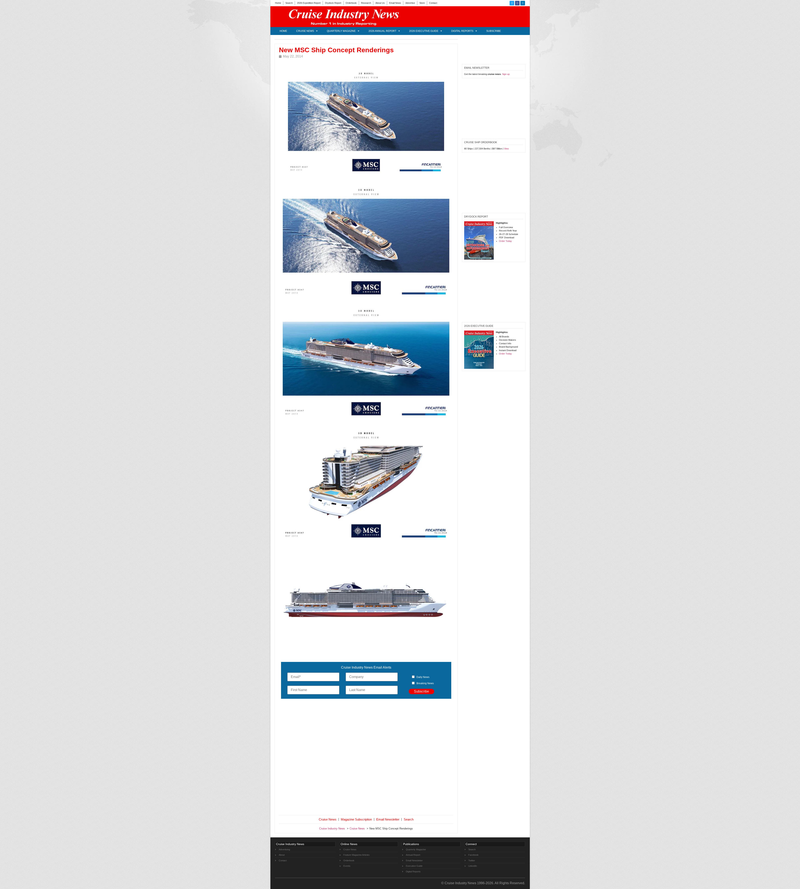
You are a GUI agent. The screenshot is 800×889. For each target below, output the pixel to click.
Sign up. (506, 74)
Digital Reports (462, 31)
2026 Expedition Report (309, 3)
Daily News (422, 677)
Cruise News (305, 31)
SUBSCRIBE (493, 31)
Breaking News (425, 683)
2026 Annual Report (382, 31)
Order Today (505, 241)
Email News (395, 3)
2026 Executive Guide (423, 31)
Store (422, 3)
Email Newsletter (387, 819)
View (506, 148)
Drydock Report (333, 3)
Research (366, 3)
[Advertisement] (366, 758)
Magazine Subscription (356, 819)
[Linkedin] (522, 3)
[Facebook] (517, 3)
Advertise (410, 3)
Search (289, 3)
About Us (380, 3)
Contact (433, 3)
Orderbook (351, 3)
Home (278, 3)
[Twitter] (512, 3)
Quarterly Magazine (341, 31)
